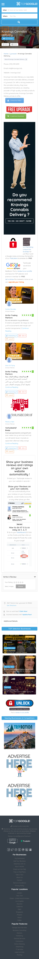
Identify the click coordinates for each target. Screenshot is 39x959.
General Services (19, 938)
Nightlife (7, 687)
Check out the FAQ (19, 869)
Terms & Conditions (19, 883)
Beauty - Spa (9, 667)
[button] (5, 29)
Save (6, 45)
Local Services (10, 648)
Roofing (19, 955)
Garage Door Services (19, 927)
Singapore (19, 912)
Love (11, 339)
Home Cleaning (19, 944)
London (19, 893)
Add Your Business (19, 861)
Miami (19, 917)
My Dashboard (19, 858)
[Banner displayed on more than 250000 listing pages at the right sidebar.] (19, 765)
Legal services (19, 952)
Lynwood (13, 54)
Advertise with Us (19, 864)
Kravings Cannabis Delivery (26, 242)
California (19, 906)
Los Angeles (19, 901)
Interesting (12, 336)
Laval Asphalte (9, 650)
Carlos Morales (10, 309)
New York (19, 896)
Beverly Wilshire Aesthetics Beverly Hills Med (19, 669)
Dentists (19, 933)
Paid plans (13, 258)
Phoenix (19, 915)
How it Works (19, 866)
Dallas (19, 920)
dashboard (21, 532)
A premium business (17, 116)
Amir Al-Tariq (10, 365)
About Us (19, 877)
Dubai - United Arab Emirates (19, 898)
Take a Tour (19, 875)
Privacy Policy (19, 886)
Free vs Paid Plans (20, 872)
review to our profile (24, 271)
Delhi (19, 909)
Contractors (19, 941)
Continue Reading (11, 387)
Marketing (19, 936)
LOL (23, 336)
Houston (19, 904)
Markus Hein (9, 422)
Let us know (9, 279)
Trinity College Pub (11, 690)
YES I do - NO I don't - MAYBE (19, 221)
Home (6, 54)
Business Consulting (19, 930)
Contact (19, 880)
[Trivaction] (19, 736)
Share (15, 45)
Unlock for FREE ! (16, 100)
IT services (19, 949)
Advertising (19, 947)
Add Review (9, 38)
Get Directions (11, 605)
